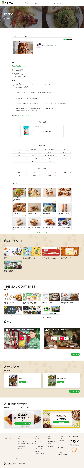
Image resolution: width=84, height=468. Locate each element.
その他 (49, 161)
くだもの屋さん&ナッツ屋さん (23, 441)
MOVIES (60, 450)
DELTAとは (50, 439)
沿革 (48, 444)
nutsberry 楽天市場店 (62, 454)
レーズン (64, 152)
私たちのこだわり (8, 438)
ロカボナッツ (20, 439)
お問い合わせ (60, 3)
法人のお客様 (35, 3)
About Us (19, 3)
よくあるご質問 (61, 440)
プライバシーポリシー (8, 458)
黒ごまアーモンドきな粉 (49, 149)
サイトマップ (14, 458)
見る (22, 382)
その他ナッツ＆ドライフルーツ (40, 453)
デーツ (34, 152)
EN (80, 3)
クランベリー (34, 155)
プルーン (49, 152)
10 (46, 232)
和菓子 (64, 172)
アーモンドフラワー (16, 66)
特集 (8, 29)
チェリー (19, 161)
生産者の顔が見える (21, 446)
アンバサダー (60, 447)
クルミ (19, 152)
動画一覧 (75, 354)
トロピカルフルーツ (38, 448)
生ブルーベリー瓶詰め (22, 444)
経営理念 (49, 438)
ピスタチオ (49, 158)
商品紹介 (27, 3)
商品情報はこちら (47, 131)
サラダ (19, 172)
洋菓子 (22, 115)
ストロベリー (64, 158)
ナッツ (19, 155)
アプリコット (34, 161)
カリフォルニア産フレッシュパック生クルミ (25, 443)
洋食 (34, 172)
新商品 (19, 438)
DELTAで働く (52, 3)
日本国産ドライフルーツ (39, 454)
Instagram (54, 45)
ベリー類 (36, 449)
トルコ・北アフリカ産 (39, 446)
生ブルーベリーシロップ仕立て (49, 155)
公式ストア (60, 452)
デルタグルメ (20, 448)
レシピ (59, 443)
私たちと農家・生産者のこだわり (10, 439)
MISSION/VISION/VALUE (52, 441)
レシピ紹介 (12, 29)
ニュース (60, 438)
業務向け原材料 (38, 436)
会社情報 (44, 3)
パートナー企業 (50, 446)
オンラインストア (72, 3)
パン (19, 115)
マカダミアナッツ (19, 149)
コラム (59, 445)
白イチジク (64, 155)
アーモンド (27, 115)
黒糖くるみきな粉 (34, 149)
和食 (19, 175)
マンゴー (19, 158)
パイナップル (34, 158)
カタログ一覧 (74, 391)
